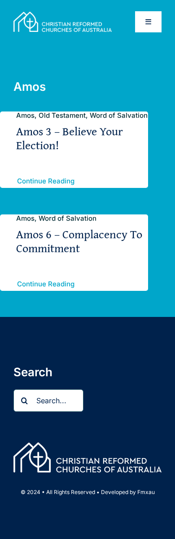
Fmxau (146, 492)
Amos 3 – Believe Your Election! (69, 138)
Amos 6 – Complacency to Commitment (79, 241)
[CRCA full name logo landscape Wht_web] (62, 15)
